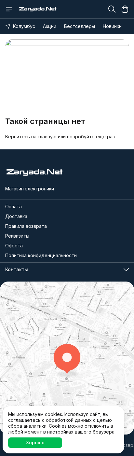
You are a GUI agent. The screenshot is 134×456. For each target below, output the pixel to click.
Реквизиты (17, 236)
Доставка (16, 216)
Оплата (13, 206)
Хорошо (35, 442)
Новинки (112, 26)
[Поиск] (112, 9)
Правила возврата (26, 226)
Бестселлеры (79, 26)
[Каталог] (9, 9)
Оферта (14, 245)
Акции (49, 26)
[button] (67, 269)
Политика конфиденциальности (41, 255)
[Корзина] (125, 9)
